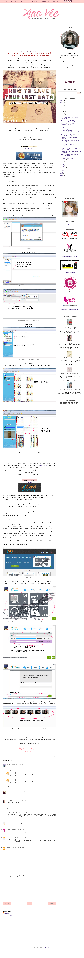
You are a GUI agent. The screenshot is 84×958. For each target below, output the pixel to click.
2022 (61, 100)
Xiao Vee (12, 773)
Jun (63, 164)
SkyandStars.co (48, 947)
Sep (63, 159)
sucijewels (9, 822)
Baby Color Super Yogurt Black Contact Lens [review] (70, 146)
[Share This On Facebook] (48, 756)
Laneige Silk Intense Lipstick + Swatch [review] (69, 138)
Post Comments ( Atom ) (17, 907)
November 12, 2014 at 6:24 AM (19, 837)
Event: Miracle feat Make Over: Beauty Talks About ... (69, 157)
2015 (61, 110)
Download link (29, 148)
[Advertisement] (29, 37)
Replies (10, 770)
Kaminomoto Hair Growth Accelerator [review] (68, 124)
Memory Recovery (24, 756)
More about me (69, 74)
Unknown (9, 837)
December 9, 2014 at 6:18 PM (19, 847)
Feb (63, 170)
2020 (62, 102)
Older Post (52, 903)
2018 (62, 105)
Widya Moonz (10, 791)
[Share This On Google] (55, 756)
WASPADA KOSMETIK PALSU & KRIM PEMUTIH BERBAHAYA (70, 326)
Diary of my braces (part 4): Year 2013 (70, 389)
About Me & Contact (12, 1)
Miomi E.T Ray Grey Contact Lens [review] (70, 374)
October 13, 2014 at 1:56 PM (20, 791)
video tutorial (44, 465)
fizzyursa (9, 764)
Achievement (35, 1)
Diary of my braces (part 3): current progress (70, 342)
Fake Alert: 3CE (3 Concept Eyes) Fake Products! (70, 141)
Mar (63, 169)
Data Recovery (13, 756)
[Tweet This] (50, 756)
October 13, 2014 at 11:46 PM (20, 800)
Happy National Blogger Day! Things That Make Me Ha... (69, 121)
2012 (61, 175)
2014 (61, 111)
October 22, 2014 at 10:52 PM (19, 822)
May (63, 166)
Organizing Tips (36, 756)
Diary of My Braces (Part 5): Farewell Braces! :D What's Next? (70, 358)
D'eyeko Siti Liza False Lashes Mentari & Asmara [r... (69, 155)
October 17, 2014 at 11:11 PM (20, 812)
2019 (61, 103)
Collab (43, 1)
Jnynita (8, 829)
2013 (61, 173)
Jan (63, 172)
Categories (57, 1)
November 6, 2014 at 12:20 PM (18, 829)
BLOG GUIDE (25, 1)
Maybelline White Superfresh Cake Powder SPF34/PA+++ (71, 132)
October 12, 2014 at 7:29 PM (18, 764)
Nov (63, 114)
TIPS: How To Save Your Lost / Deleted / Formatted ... (69, 143)
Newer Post (6, 903)
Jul (63, 163)
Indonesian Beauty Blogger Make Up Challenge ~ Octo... (70, 135)
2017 (61, 106)
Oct (63, 116)
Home (2, 1)
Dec (63, 113)
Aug (63, 161)
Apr (63, 167)
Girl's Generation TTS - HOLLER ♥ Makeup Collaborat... (70, 149)
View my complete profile (10, 915)
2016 (62, 108)
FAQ (49, 1)
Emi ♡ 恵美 (9, 800)
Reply (8, 767)
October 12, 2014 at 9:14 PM (24, 773)
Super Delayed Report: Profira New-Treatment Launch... (71, 129)
